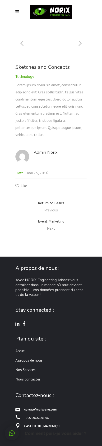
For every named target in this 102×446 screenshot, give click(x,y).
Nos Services (25, 369)
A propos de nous (28, 360)
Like (24, 185)
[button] (12, 433)
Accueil (21, 350)
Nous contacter (27, 379)
